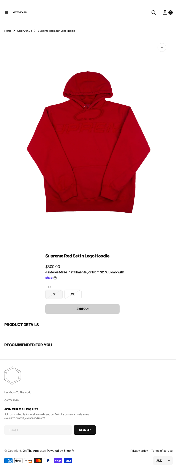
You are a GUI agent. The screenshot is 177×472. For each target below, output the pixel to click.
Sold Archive (24, 30)
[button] (6, 12)
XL (74, 291)
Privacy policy (135, 450)
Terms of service (158, 450)
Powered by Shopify (60, 450)
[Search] (150, 12)
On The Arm (31, 450)
